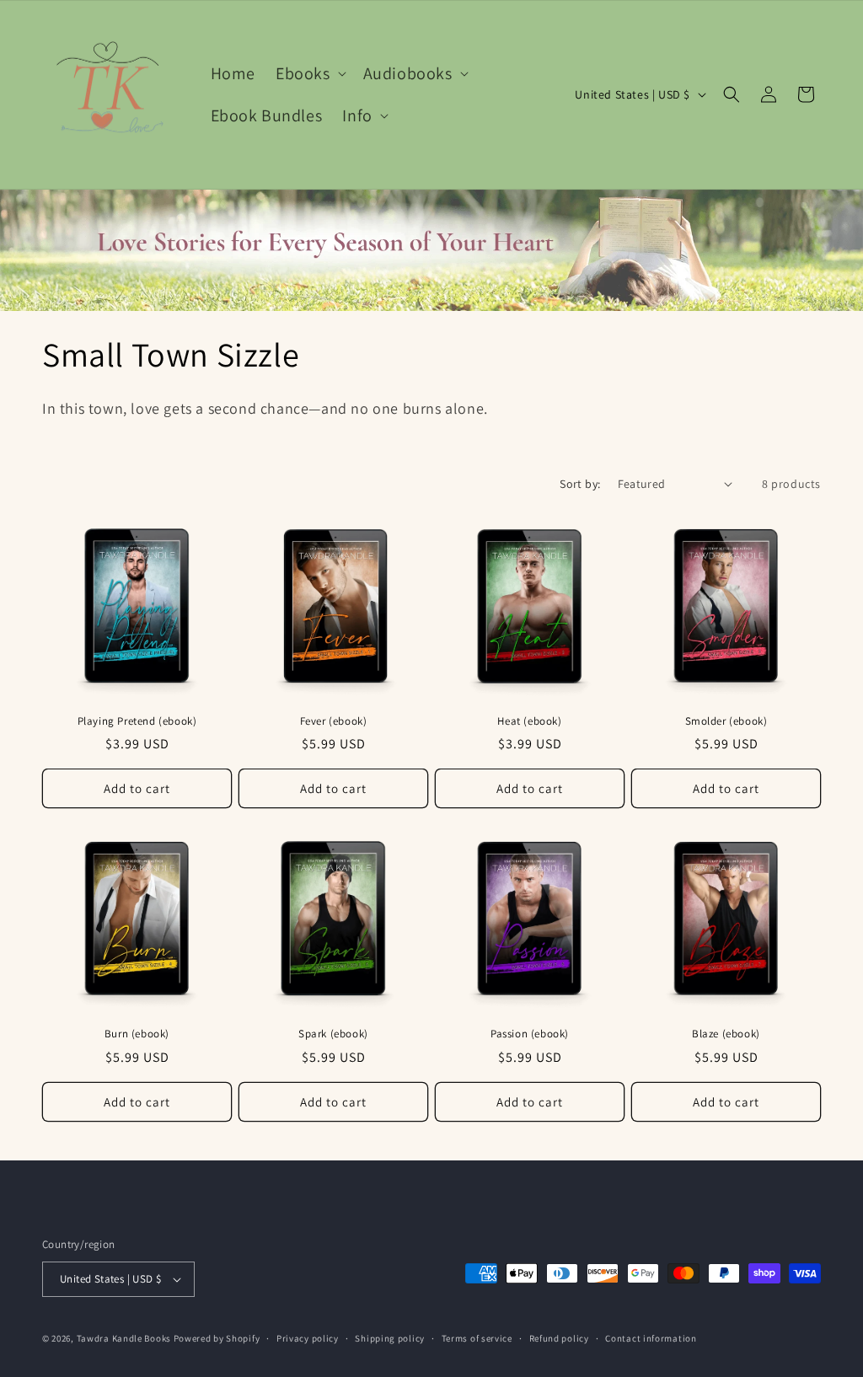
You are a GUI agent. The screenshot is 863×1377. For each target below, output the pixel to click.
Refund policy (559, 1338)
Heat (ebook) (529, 721)
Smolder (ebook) (726, 721)
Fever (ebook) (333, 721)
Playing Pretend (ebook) (137, 721)
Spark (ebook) (333, 1034)
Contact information (650, 1338)
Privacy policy (307, 1338)
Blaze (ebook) (726, 1034)
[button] (309, 73)
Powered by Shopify (217, 1338)
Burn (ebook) (137, 1034)
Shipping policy (390, 1338)
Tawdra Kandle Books (124, 1338)
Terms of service (477, 1338)
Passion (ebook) (529, 1034)
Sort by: (580, 483)
